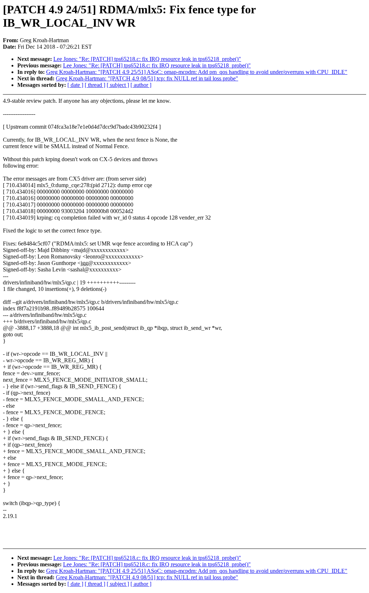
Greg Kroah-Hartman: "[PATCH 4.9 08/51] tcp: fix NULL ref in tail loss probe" (147, 78)
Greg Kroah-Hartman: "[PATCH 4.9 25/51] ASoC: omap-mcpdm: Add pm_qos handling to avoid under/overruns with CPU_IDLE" (196, 72)
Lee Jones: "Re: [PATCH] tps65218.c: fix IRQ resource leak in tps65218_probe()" (147, 59)
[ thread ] (95, 85)
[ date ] (75, 85)
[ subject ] (118, 85)
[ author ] (140, 85)
